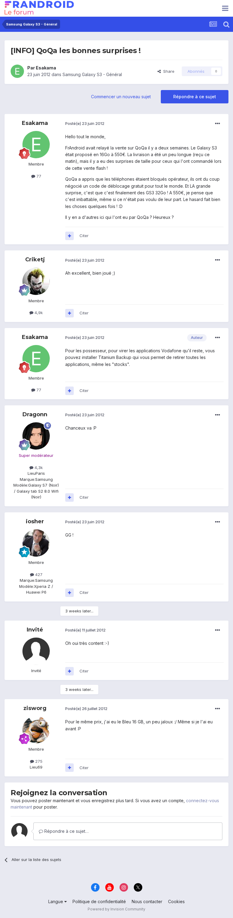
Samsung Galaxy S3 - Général (92, 74)
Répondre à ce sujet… (66, 831)
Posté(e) (84, 123)
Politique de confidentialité (99, 901)
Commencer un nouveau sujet (121, 96)
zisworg (34, 708)
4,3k (38, 467)
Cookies (176, 901)
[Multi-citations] (69, 236)
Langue (56, 901)
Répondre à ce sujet (194, 96)
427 (38, 574)
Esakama (46, 67)
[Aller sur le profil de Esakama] (17, 71)
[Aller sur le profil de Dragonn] (36, 436)
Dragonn (34, 414)
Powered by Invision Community (116, 909)
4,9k (38, 312)
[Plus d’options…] (217, 123)
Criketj (35, 259)
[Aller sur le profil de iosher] (36, 543)
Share (167, 71)
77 (38, 176)
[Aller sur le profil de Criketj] (36, 281)
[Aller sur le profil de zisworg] (36, 729)
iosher (35, 521)
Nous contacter (147, 901)
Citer (84, 235)
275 (38, 761)
